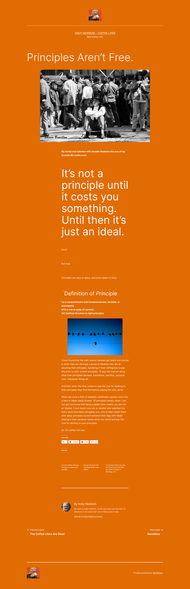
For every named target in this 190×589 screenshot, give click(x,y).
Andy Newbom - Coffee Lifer (95, 33)
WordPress (158, 573)
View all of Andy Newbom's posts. (88, 516)
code (78, 309)
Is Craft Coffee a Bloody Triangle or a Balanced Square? (70, 467)
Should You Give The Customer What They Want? (91, 467)
